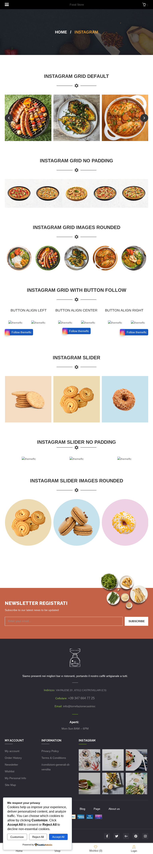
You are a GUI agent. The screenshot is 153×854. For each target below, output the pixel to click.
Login (134, 850)
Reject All (38, 836)
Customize (17, 836)
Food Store (77, 4)
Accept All (58, 836)
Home (61, 32)
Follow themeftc (21, 332)
